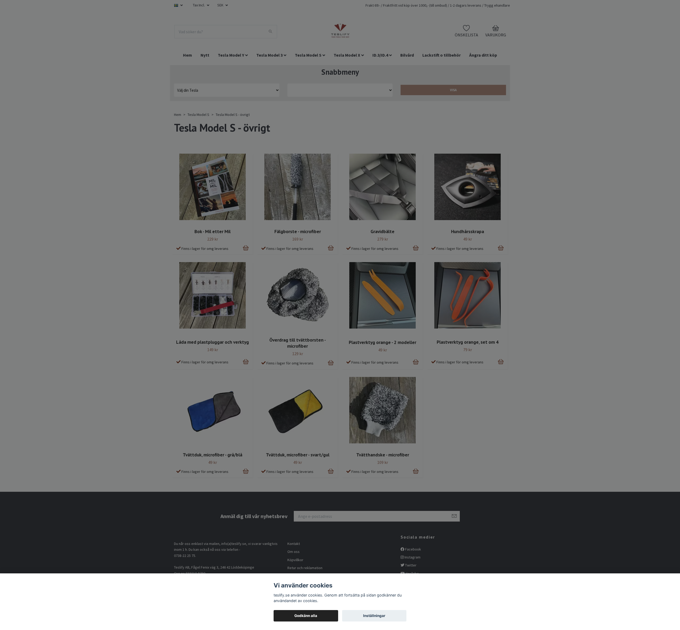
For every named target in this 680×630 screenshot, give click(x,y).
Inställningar (374, 616)
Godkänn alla (305, 616)
